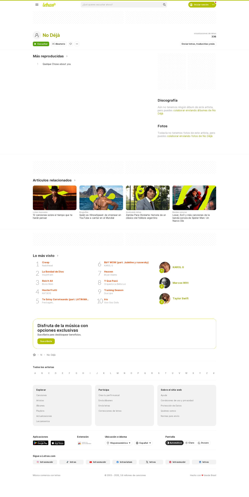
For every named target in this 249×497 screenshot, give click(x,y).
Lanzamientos (43, 421)
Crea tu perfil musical (109, 395)
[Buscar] (164, 5)
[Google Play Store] (40, 443)
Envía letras (104, 405)
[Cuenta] (213, 5)
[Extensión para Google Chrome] (84, 443)
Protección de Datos (171, 405)
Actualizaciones (44, 416)
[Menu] (37, 5)
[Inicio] (34, 354)
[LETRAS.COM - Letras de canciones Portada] (49, 5)
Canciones (41, 395)
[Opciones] (77, 44)
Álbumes (40, 405)
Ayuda (164, 395)
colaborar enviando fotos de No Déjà (189, 136)
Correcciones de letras (110, 411)
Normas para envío (170, 416)
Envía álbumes (106, 400)
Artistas (40, 400)
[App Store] (58, 443)
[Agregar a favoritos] (70, 44)
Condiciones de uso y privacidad (177, 400)
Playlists (40, 411)
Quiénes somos (168, 411)
